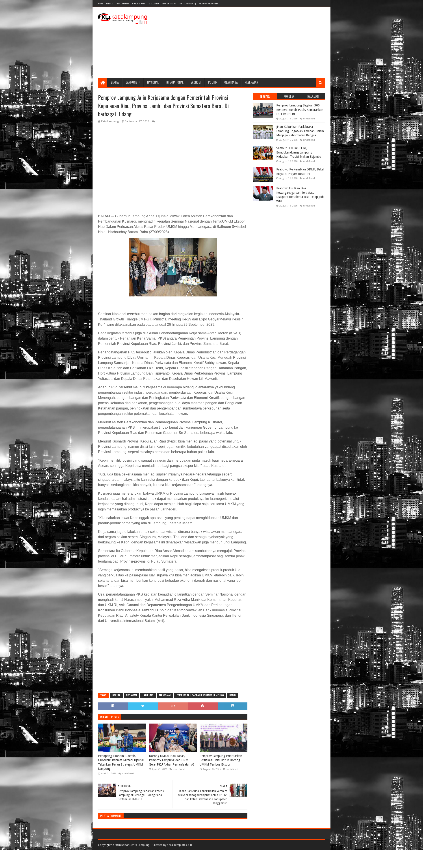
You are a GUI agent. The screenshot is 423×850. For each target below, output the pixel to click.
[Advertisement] (245, 42)
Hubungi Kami (138, 3)
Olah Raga (231, 82)
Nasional (153, 82)
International (175, 82)
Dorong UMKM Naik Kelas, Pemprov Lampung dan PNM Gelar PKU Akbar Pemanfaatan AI (171, 760)
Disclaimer (154, 3)
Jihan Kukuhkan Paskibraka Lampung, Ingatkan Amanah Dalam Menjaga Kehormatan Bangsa (300, 131)
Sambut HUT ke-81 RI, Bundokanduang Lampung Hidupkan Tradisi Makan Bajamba (298, 152)
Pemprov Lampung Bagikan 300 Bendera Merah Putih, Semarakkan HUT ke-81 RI (299, 110)
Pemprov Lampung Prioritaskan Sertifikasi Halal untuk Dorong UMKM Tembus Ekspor (221, 760)
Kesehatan (251, 82)
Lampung (131, 82)
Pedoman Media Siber (208, 3)
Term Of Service (169, 3)
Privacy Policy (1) (188, 3)
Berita (115, 82)
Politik (212, 82)
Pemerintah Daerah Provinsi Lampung (200, 695)
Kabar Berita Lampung (135, 844)
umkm (232, 695)
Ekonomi (196, 82)
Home (100, 3)
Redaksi (109, 3)
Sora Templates (177, 844)
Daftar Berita (123, 3)
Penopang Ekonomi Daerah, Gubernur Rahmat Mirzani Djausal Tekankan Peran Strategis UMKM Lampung (121, 762)
